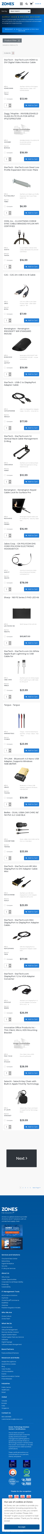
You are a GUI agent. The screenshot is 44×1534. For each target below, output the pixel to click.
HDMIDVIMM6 (8, 88)
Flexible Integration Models (11, 1307)
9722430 (7, 1062)
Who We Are (7, 1312)
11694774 (7, 632)
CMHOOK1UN (8, 464)
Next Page (36, 1187)
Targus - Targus (12, 705)
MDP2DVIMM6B (9, 895)
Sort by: (11, 11)
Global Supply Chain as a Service (13, 1337)
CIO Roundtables (7, 1371)
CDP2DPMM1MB (9, 411)
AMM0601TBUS (9, 733)
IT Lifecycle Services (8, 1268)
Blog (3, 1366)
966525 (6, 685)
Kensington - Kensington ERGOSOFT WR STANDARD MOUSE (17, 331)
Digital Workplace (8, 1263)
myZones (5, 1298)
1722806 (7, 739)
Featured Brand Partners (10, 1353)
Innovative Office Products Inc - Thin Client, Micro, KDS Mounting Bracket (20, 1030)
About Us (5, 1273)
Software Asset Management (12, 1344)
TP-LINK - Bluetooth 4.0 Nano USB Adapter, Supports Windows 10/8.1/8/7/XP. (21, 761)
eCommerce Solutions (9, 1295)
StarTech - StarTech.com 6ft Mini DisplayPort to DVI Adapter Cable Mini (20, 869)
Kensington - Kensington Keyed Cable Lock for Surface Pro (20, 491)
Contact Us (6, 1413)
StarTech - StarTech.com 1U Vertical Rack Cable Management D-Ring (21, 438)
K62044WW (8, 518)
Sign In (38, 3)
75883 (6, 201)
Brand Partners (8, 1349)
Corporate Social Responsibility (12, 1282)
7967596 (7, 847)
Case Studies (6, 1369)
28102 (6, 303)
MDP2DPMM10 (9, 948)
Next (20, 1158)
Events (4, 1374)
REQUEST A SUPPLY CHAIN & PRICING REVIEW (22, 30)
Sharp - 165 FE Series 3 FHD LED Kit (21, 597)
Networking (6, 1261)
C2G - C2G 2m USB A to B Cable (19, 275)
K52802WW (8, 357)
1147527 (6, 900)
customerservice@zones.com (12, 1419)
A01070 (6, 249)
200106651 (7, 142)
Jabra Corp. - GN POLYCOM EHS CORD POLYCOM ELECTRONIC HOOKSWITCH (20, 546)
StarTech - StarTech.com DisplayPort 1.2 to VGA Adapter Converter (19, 976)
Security (4, 1266)
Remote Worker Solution (10, 1332)
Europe (4, 1403)
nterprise (5, 1305)
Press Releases (7, 1379)
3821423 (7, 416)
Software (5, 1339)
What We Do (7, 1323)
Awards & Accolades (9, 1364)
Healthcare (5, 1390)
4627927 (7, 363)
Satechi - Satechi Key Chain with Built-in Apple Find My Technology (21, 1082)
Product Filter (10, 40)
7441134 (6, 255)
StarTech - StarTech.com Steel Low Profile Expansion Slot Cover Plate (21, 168)
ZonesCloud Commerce (10, 1300)
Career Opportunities (9, 1279)
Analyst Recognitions (9, 1361)
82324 (6, 309)
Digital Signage (7, 1342)
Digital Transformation (9, 1334)
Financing (5, 1284)
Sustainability (6, 1287)
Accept (21, 1527)
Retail (4, 1392)
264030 (6, 578)
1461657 (6, 470)
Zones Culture (6, 1316)
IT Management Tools (10, 1292)
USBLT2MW (8, 680)
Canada (4, 1401)
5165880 (6, 524)
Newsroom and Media (10, 1358)
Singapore (5, 1408)
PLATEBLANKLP (9, 196)
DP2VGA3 (7, 1002)
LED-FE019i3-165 (9, 626)
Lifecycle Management (10, 1329)
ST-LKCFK (7, 1110)
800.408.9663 (6, 1416)
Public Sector (6, 1387)
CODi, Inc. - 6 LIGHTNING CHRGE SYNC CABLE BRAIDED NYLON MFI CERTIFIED (21, 223)
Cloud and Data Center (9, 1258)
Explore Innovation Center (11, 1376)
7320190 (7, 793)
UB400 (6, 787)
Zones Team (6, 1318)
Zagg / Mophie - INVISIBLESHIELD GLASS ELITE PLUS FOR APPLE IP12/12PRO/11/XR (21, 116)
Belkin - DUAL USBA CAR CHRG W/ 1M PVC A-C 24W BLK (21, 813)
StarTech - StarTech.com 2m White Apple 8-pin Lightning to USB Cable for (21, 654)
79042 (6, 94)
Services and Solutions (11, 1255)
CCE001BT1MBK (9, 841)
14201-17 (6, 572)
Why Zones (5, 1277)
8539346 (7, 148)
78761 (6, 954)
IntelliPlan (5, 1303)
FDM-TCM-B (8, 1056)
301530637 (7, 1115)
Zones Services (7, 1327)
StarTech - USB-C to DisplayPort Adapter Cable (20, 383)
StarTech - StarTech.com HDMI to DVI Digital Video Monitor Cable (21, 61)
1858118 (6, 1008)
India (3, 1405)
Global (4, 1397)
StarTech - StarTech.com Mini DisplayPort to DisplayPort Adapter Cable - (21, 922)
